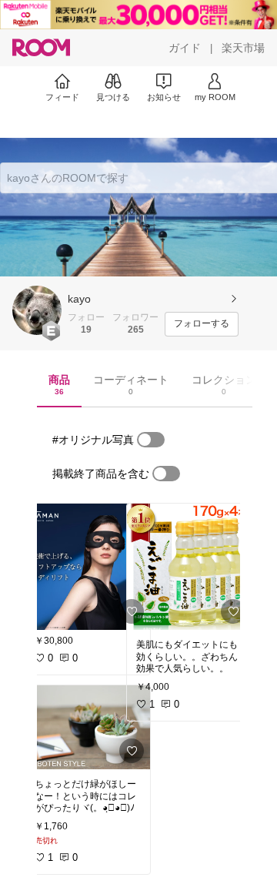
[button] (37, 310)
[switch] (151, 439)
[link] (87, 567)
